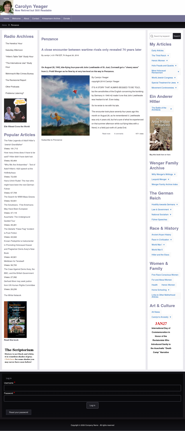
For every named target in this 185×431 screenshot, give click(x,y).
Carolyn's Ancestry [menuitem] (159, 317)
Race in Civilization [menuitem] (159, 240)
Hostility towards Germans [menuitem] (162, 205)
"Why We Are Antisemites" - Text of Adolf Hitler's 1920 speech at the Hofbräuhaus (19, 168)
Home (4, 25)
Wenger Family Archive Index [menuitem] (165, 184)
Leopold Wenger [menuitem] (158, 180)
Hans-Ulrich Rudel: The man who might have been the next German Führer (19, 184)
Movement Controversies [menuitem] (162, 88)
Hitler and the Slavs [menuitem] (160, 254)
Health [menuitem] (155, 284)
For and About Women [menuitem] (162, 279)
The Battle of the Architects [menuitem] (158, 109)
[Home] (6, 7)
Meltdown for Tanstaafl (14, 261)
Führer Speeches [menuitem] (159, 219)
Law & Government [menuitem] (159, 210)
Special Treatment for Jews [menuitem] (163, 83)
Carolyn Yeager (31, 6)
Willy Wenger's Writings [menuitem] (161, 175)
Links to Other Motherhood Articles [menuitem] (163, 295)
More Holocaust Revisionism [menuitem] (158, 72)
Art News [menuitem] (156, 311)
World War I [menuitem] (156, 245)
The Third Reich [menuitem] (158, 56)
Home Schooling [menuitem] (158, 290)
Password (8, 393)
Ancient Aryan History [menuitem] (161, 234)
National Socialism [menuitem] (159, 215)
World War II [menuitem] (157, 249)
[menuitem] (6, 18)
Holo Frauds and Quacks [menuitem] (162, 66)
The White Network (12, 295)
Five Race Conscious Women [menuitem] (165, 274)
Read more (106, 133)
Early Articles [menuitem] (157, 50)
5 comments (118, 133)
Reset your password (18, 412)
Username (8, 382)
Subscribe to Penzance (51, 139)
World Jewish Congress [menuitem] (161, 78)
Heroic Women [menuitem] (157, 61)
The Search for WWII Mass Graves (19, 196)
